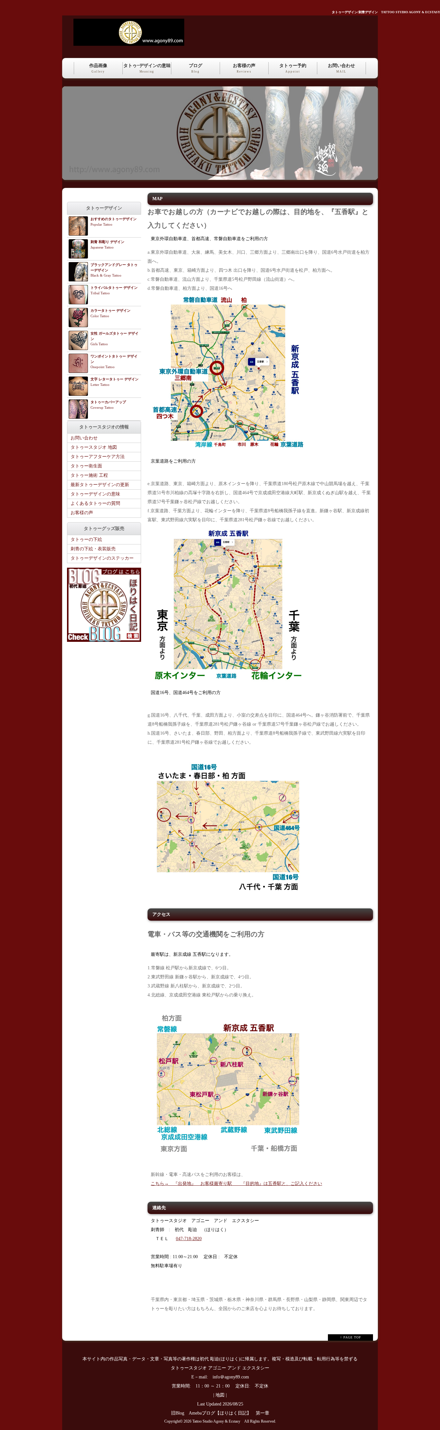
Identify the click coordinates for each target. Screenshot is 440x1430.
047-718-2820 (189, 1238)
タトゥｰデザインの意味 (147, 68)
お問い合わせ (341, 68)
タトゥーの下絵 (86, 539)
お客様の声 (244, 68)
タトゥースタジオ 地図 (94, 447)
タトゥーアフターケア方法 (98, 456)
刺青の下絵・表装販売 (93, 548)
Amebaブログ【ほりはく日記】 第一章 (231, 1413)
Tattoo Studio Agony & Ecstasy (216, 1421)
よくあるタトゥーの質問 (95, 503)
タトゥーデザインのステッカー (102, 558)
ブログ (195, 68)
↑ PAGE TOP (350, 1337)
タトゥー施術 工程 (89, 475)
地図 (220, 1395)
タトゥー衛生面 (86, 466)
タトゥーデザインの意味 (95, 494)
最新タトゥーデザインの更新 (100, 484)
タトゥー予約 (292, 68)
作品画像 (98, 68)
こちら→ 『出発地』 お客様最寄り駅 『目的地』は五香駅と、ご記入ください (236, 1183)
